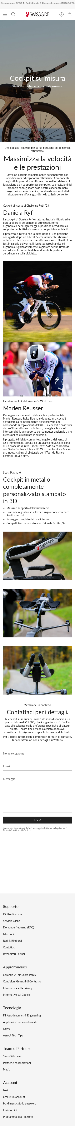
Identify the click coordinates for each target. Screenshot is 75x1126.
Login (6, 1090)
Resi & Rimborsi (12, 940)
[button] (13, 14)
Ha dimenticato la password (19, 1103)
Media (6, 1069)
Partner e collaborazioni (17, 1063)
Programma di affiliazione (18, 1116)
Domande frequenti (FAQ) (18, 927)
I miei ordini (10, 1110)
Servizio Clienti (11, 920)
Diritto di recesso (13, 914)
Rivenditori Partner (14, 954)
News (6, 1028)
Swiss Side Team (12, 1056)
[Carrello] (69, 14)
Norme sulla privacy (55, 828)
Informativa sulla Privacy (17, 988)
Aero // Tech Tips (13, 1035)
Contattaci (9, 947)
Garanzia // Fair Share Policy (19, 974)
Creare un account (14, 1097)
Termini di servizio (11, 830)
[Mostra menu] (5, 14)
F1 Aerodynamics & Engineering (22, 1015)
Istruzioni (8, 934)
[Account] (61, 14)
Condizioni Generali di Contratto (22, 981)
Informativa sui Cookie (16, 994)
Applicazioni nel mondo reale (20, 1022)
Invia (38, 820)
